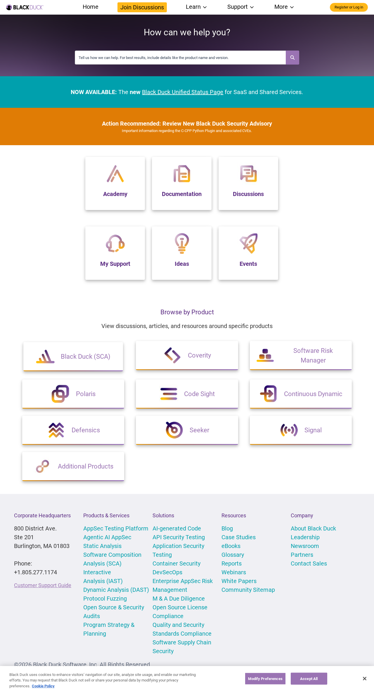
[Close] (364, 678)
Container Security (176, 563)
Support (237, 6)
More (281, 6)
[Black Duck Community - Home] (25, 7)
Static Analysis (102, 545)
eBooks (230, 545)
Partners (302, 554)
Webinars (233, 572)
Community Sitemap (248, 589)
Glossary (232, 554)
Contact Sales (309, 563)
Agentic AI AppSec (107, 537)
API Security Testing (179, 537)
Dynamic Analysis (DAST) (116, 589)
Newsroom (305, 545)
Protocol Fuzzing (105, 598)
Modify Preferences (265, 678)
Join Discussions (142, 7)
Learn (193, 6)
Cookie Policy (43, 686)
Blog (227, 528)
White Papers (239, 581)
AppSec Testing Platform (115, 528)
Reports (231, 563)
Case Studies (238, 537)
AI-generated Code (177, 528)
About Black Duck (313, 528)
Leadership (305, 537)
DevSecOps (167, 572)
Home (90, 6)
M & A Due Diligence (179, 598)
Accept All (309, 678)
